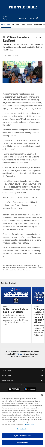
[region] (22, 419)
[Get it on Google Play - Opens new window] (30, 390)
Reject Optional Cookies (22, 436)
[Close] (42, 395)
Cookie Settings (22, 429)
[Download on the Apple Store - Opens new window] (14, 389)
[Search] (37, 18)
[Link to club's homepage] (5, 17)
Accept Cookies (22, 442)
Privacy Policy (29, 424)
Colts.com (19, 354)
